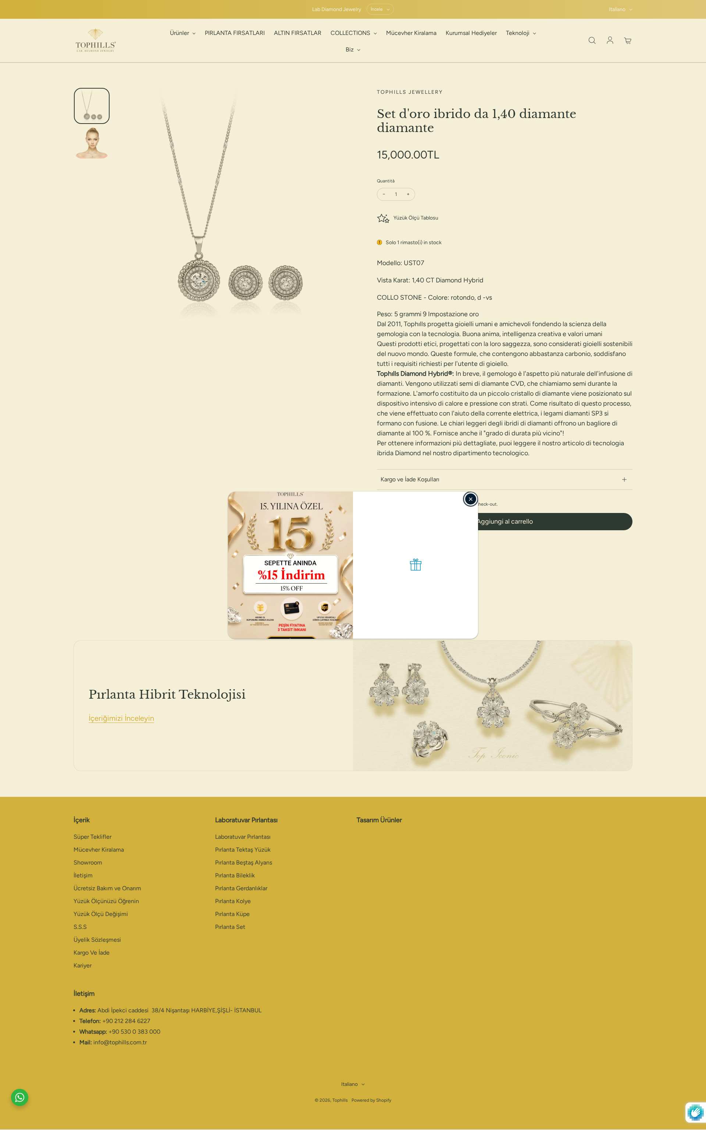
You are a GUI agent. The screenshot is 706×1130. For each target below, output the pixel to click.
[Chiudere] (470, 499)
